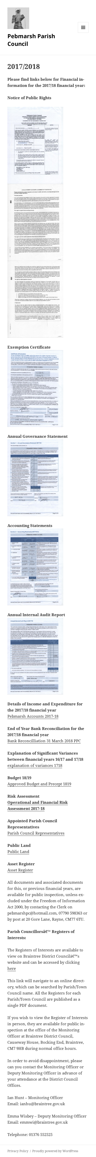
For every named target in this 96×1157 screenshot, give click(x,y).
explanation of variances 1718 (34, 765)
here (11, 968)
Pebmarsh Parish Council (31, 39)
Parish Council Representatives (36, 833)
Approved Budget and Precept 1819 (39, 783)
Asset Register (20, 869)
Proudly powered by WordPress (55, 1151)
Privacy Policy (17, 1151)
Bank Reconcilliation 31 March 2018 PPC (44, 740)
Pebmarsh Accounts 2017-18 (32, 716)
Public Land (18, 851)
